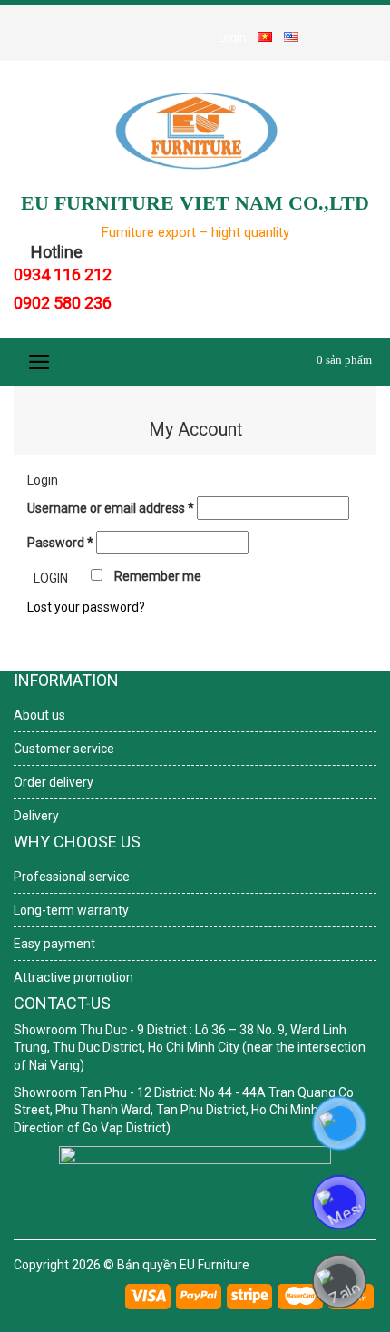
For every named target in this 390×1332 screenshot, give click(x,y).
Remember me (156, 576)
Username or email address (110, 508)
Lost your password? (86, 607)
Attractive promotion (73, 977)
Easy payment (54, 943)
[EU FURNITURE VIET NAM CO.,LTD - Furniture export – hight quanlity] (195, 130)
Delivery (36, 815)
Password (60, 542)
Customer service (64, 748)
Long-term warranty (71, 910)
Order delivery (53, 782)
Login (232, 37)
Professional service (72, 876)
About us (39, 715)
